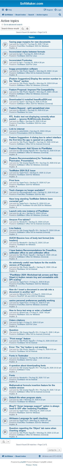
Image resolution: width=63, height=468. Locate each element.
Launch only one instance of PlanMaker (29, 211)
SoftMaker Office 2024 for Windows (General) (35, 104)
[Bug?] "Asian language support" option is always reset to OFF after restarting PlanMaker (34, 407)
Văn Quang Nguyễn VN (28, 151)
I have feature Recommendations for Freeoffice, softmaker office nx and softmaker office (33, 251)
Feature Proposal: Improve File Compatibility (31, 89)
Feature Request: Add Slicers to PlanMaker (30, 148)
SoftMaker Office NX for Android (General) (33, 73)
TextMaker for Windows (26, 245)
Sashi (21, 102)
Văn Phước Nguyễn (27, 71)
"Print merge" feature (19, 338)
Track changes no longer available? (27, 190)
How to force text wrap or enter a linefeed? (30, 310)
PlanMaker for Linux (25, 112)
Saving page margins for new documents (29, 42)
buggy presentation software (23, 69)
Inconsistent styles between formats (27, 52)
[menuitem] (8, 10)
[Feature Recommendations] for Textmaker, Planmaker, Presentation (30, 159)
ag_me (22, 213)
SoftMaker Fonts (23, 370)
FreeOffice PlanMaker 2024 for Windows (33, 284)
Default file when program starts (25, 397)
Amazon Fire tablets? (20, 219)
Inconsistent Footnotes (20, 60)
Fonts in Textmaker (18, 356)
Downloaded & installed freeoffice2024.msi (30, 99)
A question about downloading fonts (27, 365)
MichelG (22, 110)
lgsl (20, 54)
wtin (20, 400)
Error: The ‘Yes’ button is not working (28, 347)
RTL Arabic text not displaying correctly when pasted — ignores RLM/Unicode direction (32, 117)
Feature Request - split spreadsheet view (29, 108)
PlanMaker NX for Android (27, 269)
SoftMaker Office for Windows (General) (32, 85)
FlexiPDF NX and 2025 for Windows (31, 296)
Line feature (15, 228)
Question (13, 330)
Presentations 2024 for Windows (29, 133)
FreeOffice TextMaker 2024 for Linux (31, 123)
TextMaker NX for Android (27, 343)
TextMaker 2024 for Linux (27, 56)
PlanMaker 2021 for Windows (28, 314)
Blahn (21, 121)
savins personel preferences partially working (32, 300)
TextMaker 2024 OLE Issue (22, 170)
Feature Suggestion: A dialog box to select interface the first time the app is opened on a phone (35, 138)
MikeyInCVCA (24, 294)
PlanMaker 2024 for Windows (28, 184)
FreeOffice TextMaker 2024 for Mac (31, 194)
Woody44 (23, 222)
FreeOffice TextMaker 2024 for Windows (33, 422)
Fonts (12, 375)
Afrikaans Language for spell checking (28, 418)
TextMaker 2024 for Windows (28, 175)
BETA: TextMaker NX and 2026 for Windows (34, 205)
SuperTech (23, 173)
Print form (14, 180)
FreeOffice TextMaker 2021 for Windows (33, 46)
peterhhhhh (23, 131)
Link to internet (16, 129)
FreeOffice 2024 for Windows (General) (32, 305)
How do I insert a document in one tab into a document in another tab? (31, 290)
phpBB (23, 462)
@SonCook (23, 313)
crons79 (22, 44)
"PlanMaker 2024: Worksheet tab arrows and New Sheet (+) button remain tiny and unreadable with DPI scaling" (33, 277)
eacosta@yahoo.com (27, 192)
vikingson (23, 358)
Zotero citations (17, 320)
